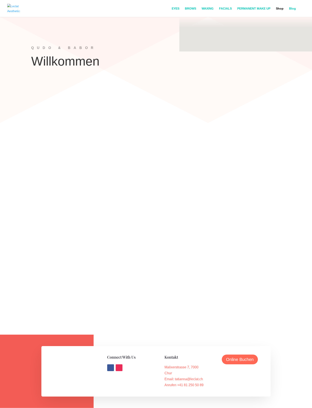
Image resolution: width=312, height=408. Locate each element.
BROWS (190, 8)
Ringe (75, 201)
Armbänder (156, 293)
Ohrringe (236, 201)
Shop (280, 8)
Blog (292, 8)
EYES (175, 8)
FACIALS (225, 8)
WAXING (208, 8)
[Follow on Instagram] (119, 367)
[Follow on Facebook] (110, 367)
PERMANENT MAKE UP (253, 8)
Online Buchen (240, 359)
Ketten (156, 201)
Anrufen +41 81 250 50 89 (184, 385)
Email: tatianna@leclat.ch (183, 379)
